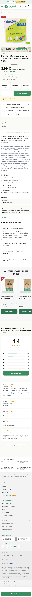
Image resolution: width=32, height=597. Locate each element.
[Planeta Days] (16, 49)
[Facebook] (3, 546)
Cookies (20, 586)
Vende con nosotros (7, 526)
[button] (2, 6)
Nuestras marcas (6, 489)
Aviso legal (4, 586)
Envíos (3, 509)
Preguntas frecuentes (16, 132)
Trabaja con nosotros (7, 530)
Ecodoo (3, 53)
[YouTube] (15, 546)
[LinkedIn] (11, 546)
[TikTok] (19, 546)
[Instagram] (7, 546)
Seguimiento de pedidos (8, 506)
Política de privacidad (12, 586)
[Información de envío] (28, 105)
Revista (4, 486)
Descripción (6, 132)
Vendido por (13, 104)
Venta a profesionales (7, 523)
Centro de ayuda (7, 468)
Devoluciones (5, 512)
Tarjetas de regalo (9, 495)
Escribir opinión (16, 373)
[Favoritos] (27, 17)
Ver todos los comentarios (16, 446)
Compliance (5, 492)
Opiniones (26, 132)
